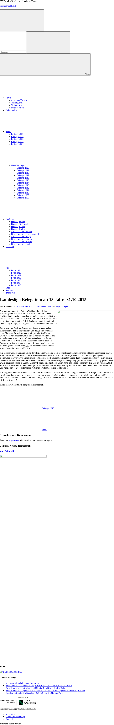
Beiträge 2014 (23, 183)
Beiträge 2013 (23, 185)
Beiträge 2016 (23, 178)
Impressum (10, 293)
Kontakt (9, 290)
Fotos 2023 (16, 273)
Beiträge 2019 (23, 170)
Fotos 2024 (16, 270)
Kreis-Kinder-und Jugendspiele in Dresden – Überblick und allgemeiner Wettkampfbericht (45, 690)
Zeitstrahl (10, 246)
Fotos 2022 (16, 275)
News (8, 131)
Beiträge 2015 (23, 180)
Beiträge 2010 (23, 193)
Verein (8, 98)
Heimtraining (11, 110)
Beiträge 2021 (17, 144)
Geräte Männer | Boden (21, 231)
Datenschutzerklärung (15, 716)
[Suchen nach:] (13, 52)
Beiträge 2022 (17, 141)
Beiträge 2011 (23, 190)
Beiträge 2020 (23, 168)
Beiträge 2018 (23, 173)
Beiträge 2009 (23, 195)
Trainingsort (16, 105)
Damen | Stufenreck (20, 224)
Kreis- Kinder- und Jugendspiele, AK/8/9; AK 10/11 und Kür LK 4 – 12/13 (39, 685)
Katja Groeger (61, 306)
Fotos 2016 (16, 285)
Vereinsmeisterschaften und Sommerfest (23, 683)
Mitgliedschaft (17, 108)
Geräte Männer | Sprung (21, 239)
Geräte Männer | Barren (21, 241)
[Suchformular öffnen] (22, 20)
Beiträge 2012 (23, 188)
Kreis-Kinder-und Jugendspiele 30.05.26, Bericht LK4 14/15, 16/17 (35, 688)
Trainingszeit (16, 103)
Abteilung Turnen (19, 100)
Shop (8, 288)
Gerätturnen (11, 219)
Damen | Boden (18, 229)
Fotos (8, 268)
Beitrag (45, 429)
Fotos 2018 (16, 280)
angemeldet (14, 440)
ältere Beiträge (17, 165)
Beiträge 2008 (23, 198)
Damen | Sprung (18, 221)
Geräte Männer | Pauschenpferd (25, 234)
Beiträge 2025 (17, 134)
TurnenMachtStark (8, 6)
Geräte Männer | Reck (20, 244)
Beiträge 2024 (17, 136)
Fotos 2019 (16, 278)
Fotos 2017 (16, 283)
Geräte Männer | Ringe (21, 236)
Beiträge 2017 (23, 175)
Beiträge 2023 (17, 139)
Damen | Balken (18, 226)
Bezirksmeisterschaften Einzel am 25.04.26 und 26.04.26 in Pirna (34, 693)
